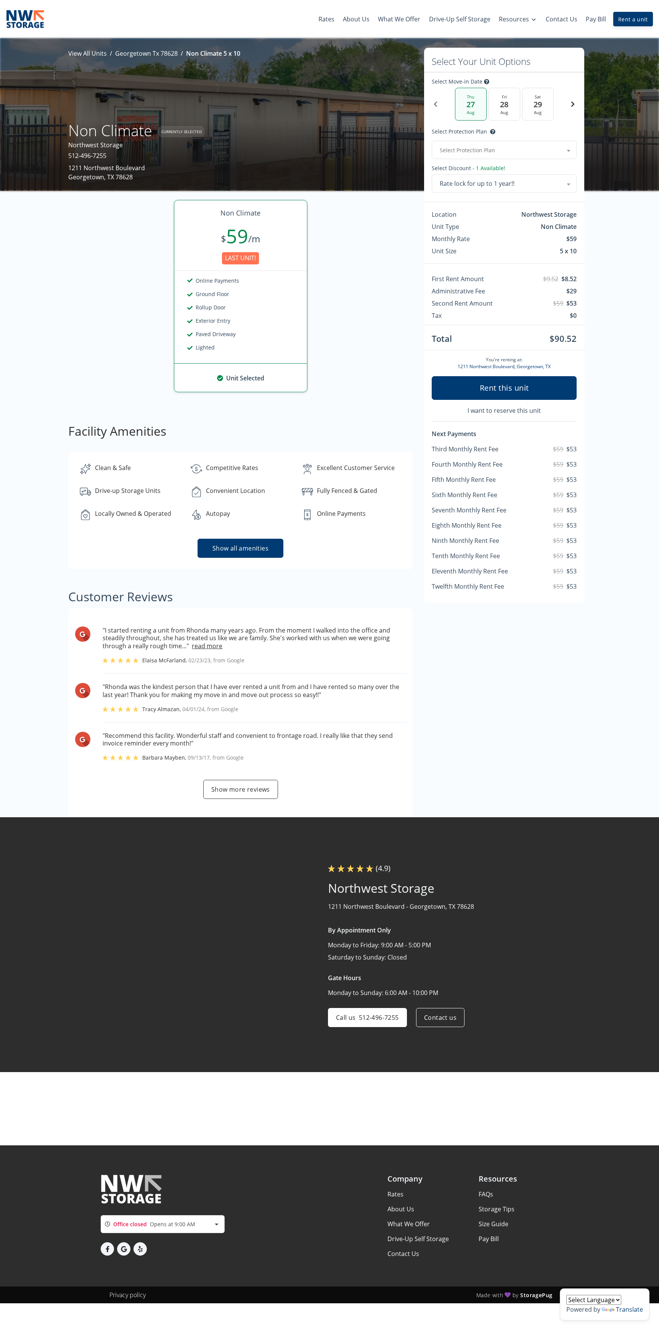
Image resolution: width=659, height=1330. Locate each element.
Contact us (440, 1017)
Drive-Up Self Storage (418, 1239)
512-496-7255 (87, 155)
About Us (400, 1209)
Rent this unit (504, 388)
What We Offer (408, 1224)
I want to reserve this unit (504, 410)
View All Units (87, 53)
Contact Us (403, 1253)
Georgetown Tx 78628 (146, 53)
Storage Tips (496, 1209)
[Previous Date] (435, 104)
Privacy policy (127, 1295)
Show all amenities (240, 548)
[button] (107, 1249)
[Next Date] (573, 104)
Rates (395, 1194)
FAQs (486, 1194)
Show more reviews (240, 789)
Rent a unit (633, 19)
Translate (629, 1309)
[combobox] (504, 150)
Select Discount (468, 168)
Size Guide (493, 1224)
